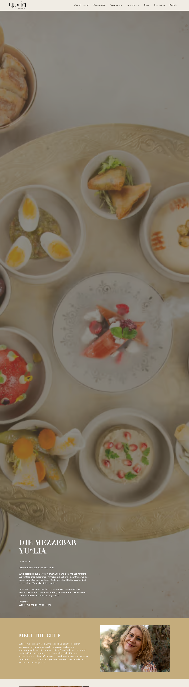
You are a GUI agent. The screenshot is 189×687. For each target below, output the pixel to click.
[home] (17, 5)
